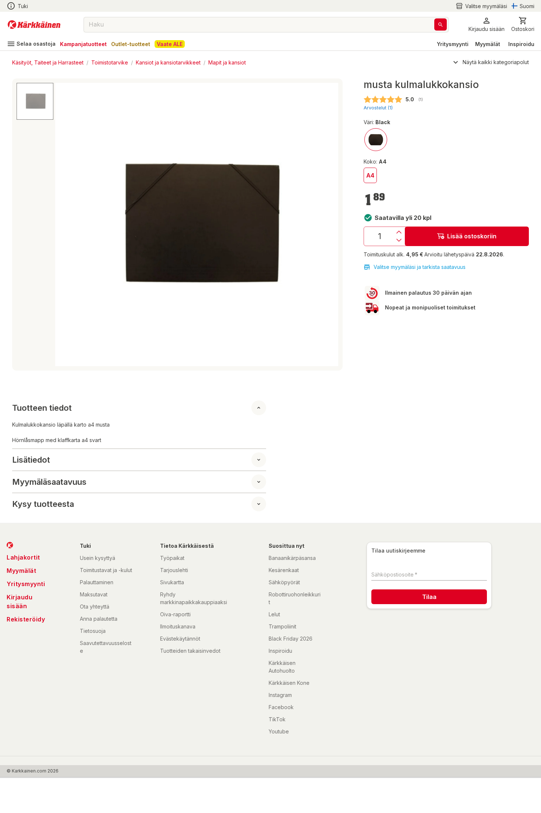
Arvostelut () (378, 108)
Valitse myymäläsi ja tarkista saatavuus (420, 267)
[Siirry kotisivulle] (34, 24)
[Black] (375, 139)
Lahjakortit (23, 557)
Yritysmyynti (452, 44)
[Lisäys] (399, 232)
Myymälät (487, 44)
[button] (481, 6)
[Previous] (65, 225)
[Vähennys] (399, 240)
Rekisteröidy (26, 619)
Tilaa (429, 596)
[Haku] (440, 24)
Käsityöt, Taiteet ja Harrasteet (48, 62)
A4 (370, 175)
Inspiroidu (521, 44)
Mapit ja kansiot (227, 62)
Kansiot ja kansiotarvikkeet (168, 62)
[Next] (328, 225)
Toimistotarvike (109, 62)
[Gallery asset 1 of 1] (196, 224)
